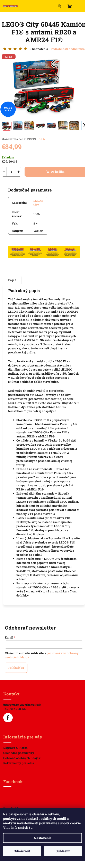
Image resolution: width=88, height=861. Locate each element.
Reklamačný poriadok (19, 763)
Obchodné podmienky (18, 753)
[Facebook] (8, 717)
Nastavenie (42, 838)
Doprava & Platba (15, 748)
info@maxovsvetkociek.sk (22, 705)
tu (31, 827)
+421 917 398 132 (14, 709)
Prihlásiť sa (16, 668)
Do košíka (57, 172)
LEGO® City (38, 203)
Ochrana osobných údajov (21, 758)
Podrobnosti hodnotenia (68, 49)
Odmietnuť (22, 851)
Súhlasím (63, 851)
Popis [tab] (12, 280)
